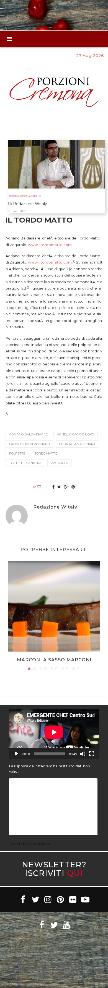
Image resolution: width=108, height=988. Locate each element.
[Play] (16, 754)
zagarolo (59, 463)
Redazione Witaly (55, 507)
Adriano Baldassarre (28, 434)
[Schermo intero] (91, 754)
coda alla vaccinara (77, 444)
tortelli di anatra (25, 463)
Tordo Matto (46, 453)
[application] (54, 734)
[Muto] (83, 754)
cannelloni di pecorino (29, 444)
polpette (17, 453)
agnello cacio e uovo (75, 434)
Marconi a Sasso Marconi (54, 659)
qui (75, 873)
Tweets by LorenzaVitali (30, 844)
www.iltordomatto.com (50, 245)
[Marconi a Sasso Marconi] (54, 606)
